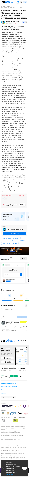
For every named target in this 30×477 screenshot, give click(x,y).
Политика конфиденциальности (9, 386)
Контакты (3, 389)
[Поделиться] (26, 22)
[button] (23, 22)
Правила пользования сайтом (8, 383)
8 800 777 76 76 (10, 443)
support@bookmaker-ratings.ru (12, 445)
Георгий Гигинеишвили (15, 229)
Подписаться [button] (15, 233)
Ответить (13, 330)
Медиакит (3, 393)
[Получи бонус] (18, 2)
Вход (25, 2)
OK (24, 468)
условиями (10, 474)
